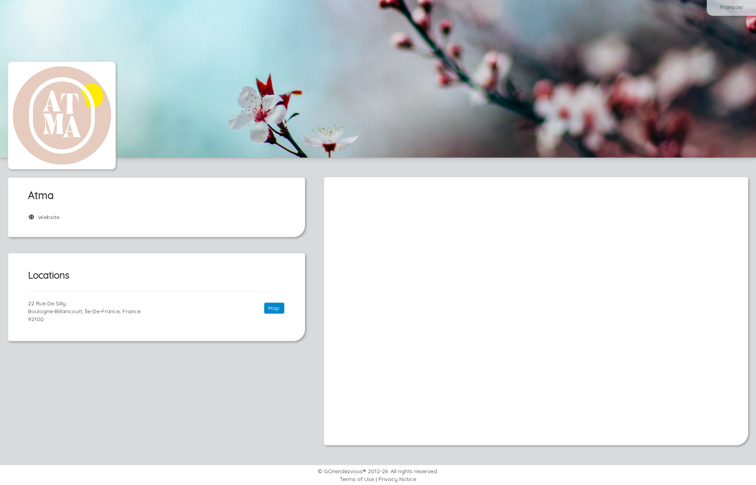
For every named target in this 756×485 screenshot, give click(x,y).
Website (47, 217)
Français (731, 7)
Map (274, 308)
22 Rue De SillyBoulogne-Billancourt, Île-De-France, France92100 (84, 311)
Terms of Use (357, 479)
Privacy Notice (397, 479)
